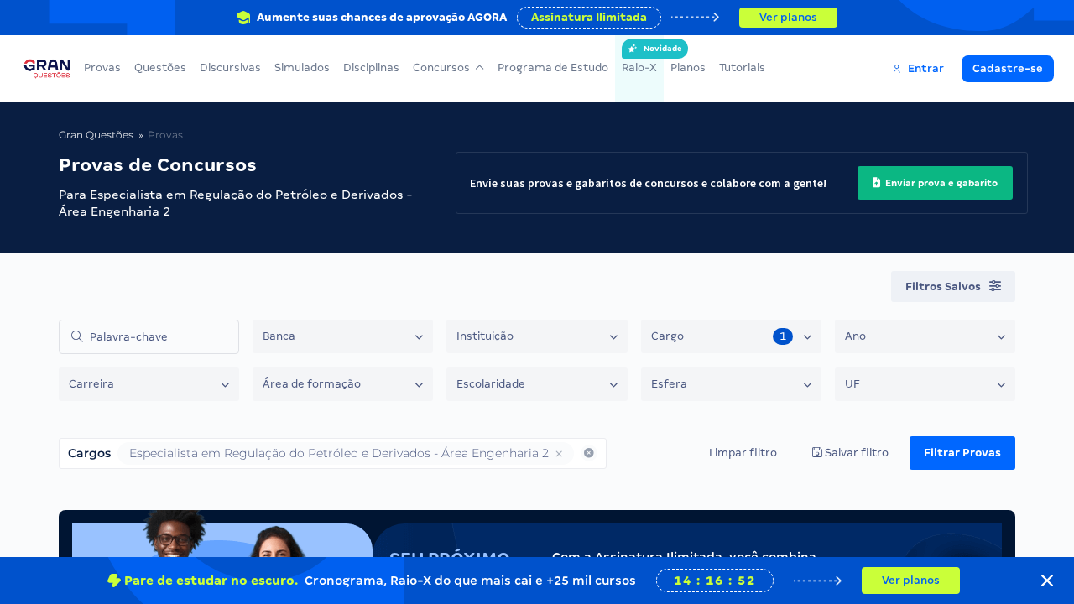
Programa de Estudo (553, 67)
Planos (688, 67)
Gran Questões (96, 134)
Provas (102, 67)
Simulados (302, 67)
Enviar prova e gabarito (940, 183)
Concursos (441, 67)
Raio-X (639, 59)
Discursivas (230, 67)
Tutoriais (742, 67)
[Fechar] (1047, 580)
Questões (160, 67)
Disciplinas (371, 67)
